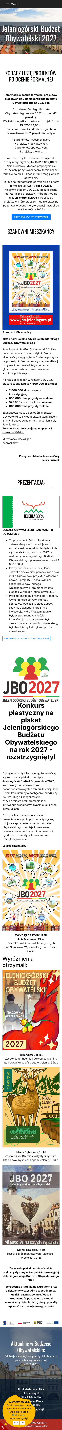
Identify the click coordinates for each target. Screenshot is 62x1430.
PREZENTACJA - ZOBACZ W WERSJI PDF (26, 638)
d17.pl (45, 1425)
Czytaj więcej (19, 1415)
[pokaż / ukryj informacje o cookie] (4, 1426)
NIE (22, 1422)
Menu (14, 4)
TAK (16, 1422)
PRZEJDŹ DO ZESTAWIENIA (31, 217)
